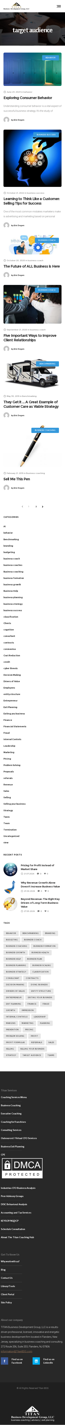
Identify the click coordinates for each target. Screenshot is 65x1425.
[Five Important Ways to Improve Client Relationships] (32, 304)
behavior (8, 533)
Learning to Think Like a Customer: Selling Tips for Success (31, 201)
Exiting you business (14, 713)
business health (40, 952)
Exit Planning (10, 707)
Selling (7, 797)
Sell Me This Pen (16, 479)
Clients (7, 623)
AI (4, 526)
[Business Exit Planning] (32, 1146)
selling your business (32, 1049)
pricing (29, 1029)
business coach (11, 558)
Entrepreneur (10, 700)
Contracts (32, 978)
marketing (27, 1023)
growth (10, 1010)
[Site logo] (16, 6)
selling (10, 1049)
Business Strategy (16, 972)
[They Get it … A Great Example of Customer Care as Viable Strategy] (32, 374)
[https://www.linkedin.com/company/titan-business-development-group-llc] (48, 1361)
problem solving (15, 1036)
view (5, 842)
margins (10, 1023)
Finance (7, 720)
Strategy (8, 810)
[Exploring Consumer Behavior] (32, 69)
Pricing (7, 758)
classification (10, 616)
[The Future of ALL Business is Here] (32, 244)
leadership (40, 1017)
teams (50, 1055)
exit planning (13, 1004)
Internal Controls (12, 739)
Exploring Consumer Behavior (27, 98)
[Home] (32, 1413)
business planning (13, 597)
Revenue (8, 784)
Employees (9, 687)
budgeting (9, 552)
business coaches (12, 565)
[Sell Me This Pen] (32, 446)
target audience (32, 1055)
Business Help (10, 591)
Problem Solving (11, 765)
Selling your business (14, 804)
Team (6, 823)
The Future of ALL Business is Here (31, 266)
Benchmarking (11, 539)
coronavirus (9, 649)
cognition (8, 629)
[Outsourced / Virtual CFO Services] (32, 1138)
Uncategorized (11, 836)
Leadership (9, 746)
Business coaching (13, 571)
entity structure (11, 694)
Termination (10, 829)
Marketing (8, 752)
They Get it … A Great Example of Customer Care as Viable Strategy (31, 404)
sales (51, 1042)
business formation (13, 578)
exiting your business (40, 997)
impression (28, 1010)
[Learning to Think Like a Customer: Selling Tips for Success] (32, 158)
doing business (39, 985)
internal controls (16, 1017)
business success (12, 610)
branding (8, 546)
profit (34, 1036)
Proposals (8, 771)
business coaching (16, 946)
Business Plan (34, 959)
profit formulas (15, 1042)
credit (6, 662)
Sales (6, 791)
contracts (8, 642)
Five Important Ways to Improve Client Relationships (29, 337)
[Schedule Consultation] (32, 1229)
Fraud (6, 733)
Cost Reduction (11, 655)
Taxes (6, 817)
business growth (12, 584)
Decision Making (12, 675)
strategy (11, 1055)
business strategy (12, 604)
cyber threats (10, 668)
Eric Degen (17, 120)
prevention (12, 1029)
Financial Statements (14, 726)
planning (45, 1023)
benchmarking (31, 933)
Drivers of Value (11, 681)
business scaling (41, 965)
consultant (9, 636)
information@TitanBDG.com (16, 1351)
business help (13, 959)
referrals (7, 778)
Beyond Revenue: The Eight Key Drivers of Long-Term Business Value (40, 902)
